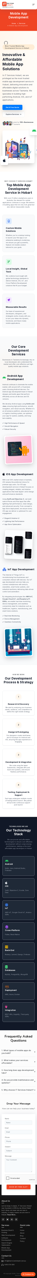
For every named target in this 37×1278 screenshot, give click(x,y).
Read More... (11, 1215)
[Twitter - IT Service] (7, 1219)
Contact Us (29, 1274)
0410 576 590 (9, 1264)
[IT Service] (14, 4)
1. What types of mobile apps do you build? (18, 1051)
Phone (7, 1137)
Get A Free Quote (12, 107)
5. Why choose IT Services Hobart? (18, 1090)
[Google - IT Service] (11, 1219)
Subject (7, 1147)
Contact (23, 1238)
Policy (22, 1241)
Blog (21, 1236)
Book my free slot (18, 1187)
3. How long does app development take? (18, 1071)
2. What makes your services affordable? (18, 1061)
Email (7, 1128)
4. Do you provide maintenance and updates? (18, 1081)
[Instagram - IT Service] (16, 1219)
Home (14, 23)
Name (7, 1118)
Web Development (8, 1235)
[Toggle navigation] (33, 4)
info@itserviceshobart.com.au (15, 1261)
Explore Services (12, 114)
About (22, 1233)
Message (8, 1156)
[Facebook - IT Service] (3, 1219)
